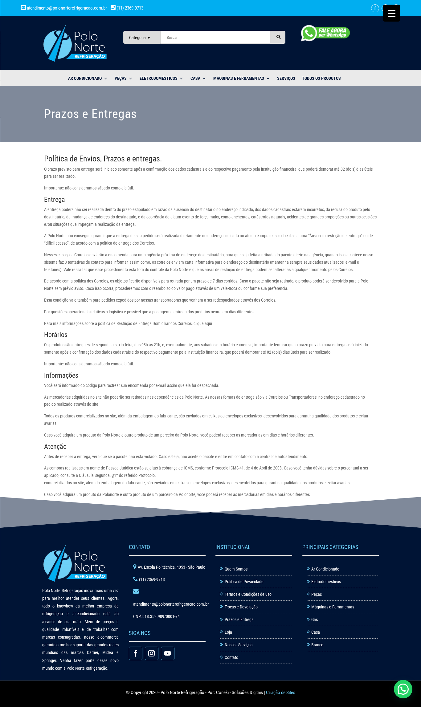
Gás (314, 619)
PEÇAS (121, 78)
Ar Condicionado (325, 569)
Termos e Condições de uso (248, 594)
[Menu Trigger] (391, 13)
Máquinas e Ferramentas (238, 78)
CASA (195, 78)
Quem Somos (236, 569)
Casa (315, 632)
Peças (316, 594)
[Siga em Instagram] (151, 653)
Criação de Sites (280, 692)
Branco (317, 644)
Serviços (286, 78)
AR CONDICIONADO (85, 78)
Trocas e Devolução (241, 606)
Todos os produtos (321, 78)
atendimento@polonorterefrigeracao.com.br (67, 8)
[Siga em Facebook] (375, 8)
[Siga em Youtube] (167, 653)
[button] (403, 689)
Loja (228, 632)
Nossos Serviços (238, 644)
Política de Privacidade (244, 581)
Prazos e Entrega (239, 619)
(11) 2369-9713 (129, 8)
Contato (231, 657)
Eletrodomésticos (159, 78)
